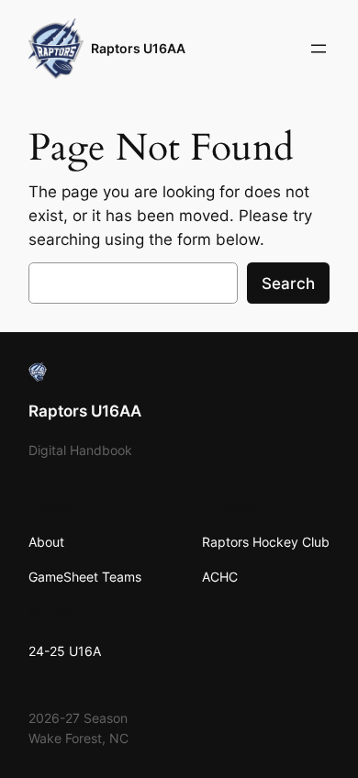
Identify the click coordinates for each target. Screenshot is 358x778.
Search (288, 283)
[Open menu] (319, 49)
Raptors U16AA (138, 48)
